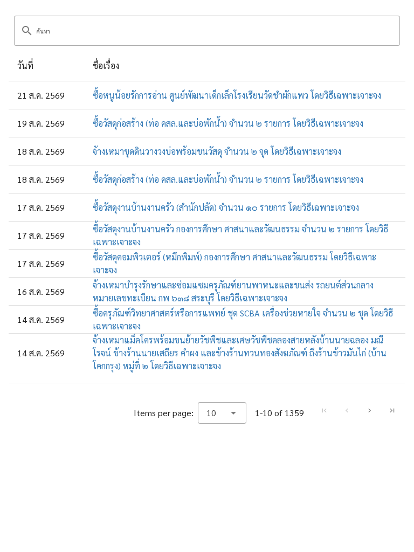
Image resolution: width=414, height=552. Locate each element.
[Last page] (392, 410)
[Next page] (369, 410)
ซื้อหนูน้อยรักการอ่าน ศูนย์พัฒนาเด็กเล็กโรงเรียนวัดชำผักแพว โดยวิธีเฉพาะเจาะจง (237, 95)
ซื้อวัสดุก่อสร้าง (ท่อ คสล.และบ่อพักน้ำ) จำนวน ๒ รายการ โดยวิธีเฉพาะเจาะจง (228, 123)
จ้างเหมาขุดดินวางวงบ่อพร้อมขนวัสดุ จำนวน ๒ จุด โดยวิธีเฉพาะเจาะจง (217, 151)
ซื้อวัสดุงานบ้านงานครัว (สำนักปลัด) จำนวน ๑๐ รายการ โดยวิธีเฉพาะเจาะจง (226, 207)
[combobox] (222, 413)
